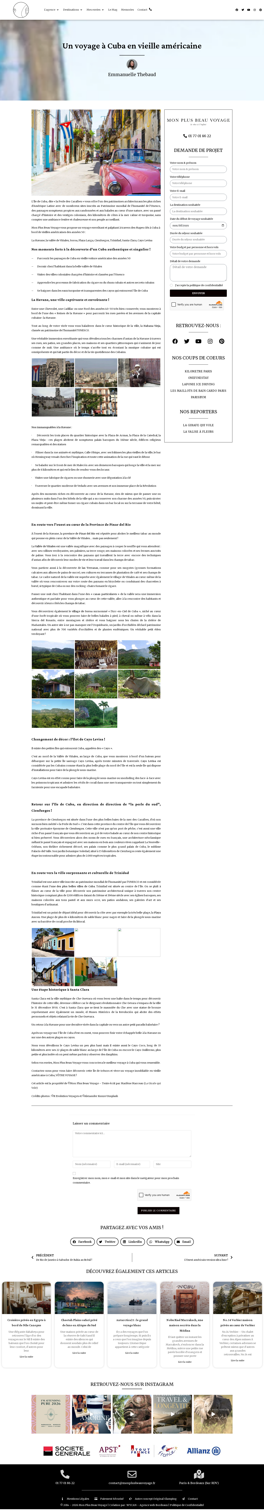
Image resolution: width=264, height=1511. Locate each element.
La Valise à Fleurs (198, 431)
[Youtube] (248, 9)
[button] (51, 10)
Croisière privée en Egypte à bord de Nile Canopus (26, 1322)
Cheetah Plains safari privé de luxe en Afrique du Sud (79, 1322)
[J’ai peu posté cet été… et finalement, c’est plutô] (50, 1414)
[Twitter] (242, 9)
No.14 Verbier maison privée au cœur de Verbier (237, 1322)
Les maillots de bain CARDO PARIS (198, 390)
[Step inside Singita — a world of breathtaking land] (213, 1414)
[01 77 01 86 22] (65, 1474)
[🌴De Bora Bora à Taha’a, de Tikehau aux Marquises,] (132, 1414)
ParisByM (198, 397)
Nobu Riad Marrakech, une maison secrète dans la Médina (184, 1325)
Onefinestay (198, 378)
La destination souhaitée (185, 204)
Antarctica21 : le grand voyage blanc (132, 1322)
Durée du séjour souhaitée (186, 233)
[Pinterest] (260, 9)
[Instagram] (254, 9)
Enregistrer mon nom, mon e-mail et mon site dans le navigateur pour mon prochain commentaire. (126, 1180)
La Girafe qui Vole (198, 425)
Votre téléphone (180, 176)
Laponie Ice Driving (198, 384)
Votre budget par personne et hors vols (194, 247)
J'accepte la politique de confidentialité (199, 285)
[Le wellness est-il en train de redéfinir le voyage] (172, 1414)
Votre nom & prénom (183, 162)
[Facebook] (236, 9)
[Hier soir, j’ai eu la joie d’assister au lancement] (91, 1414)
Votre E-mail (177, 190)
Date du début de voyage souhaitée (191, 218)
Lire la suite (26, 1356)
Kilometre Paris (198, 371)
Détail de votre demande (185, 261)
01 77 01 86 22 (65, 1483)
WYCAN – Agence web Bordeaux (147, 1505)
